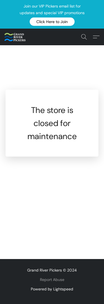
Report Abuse (52, 279)
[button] (52, 21)
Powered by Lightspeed (52, 289)
